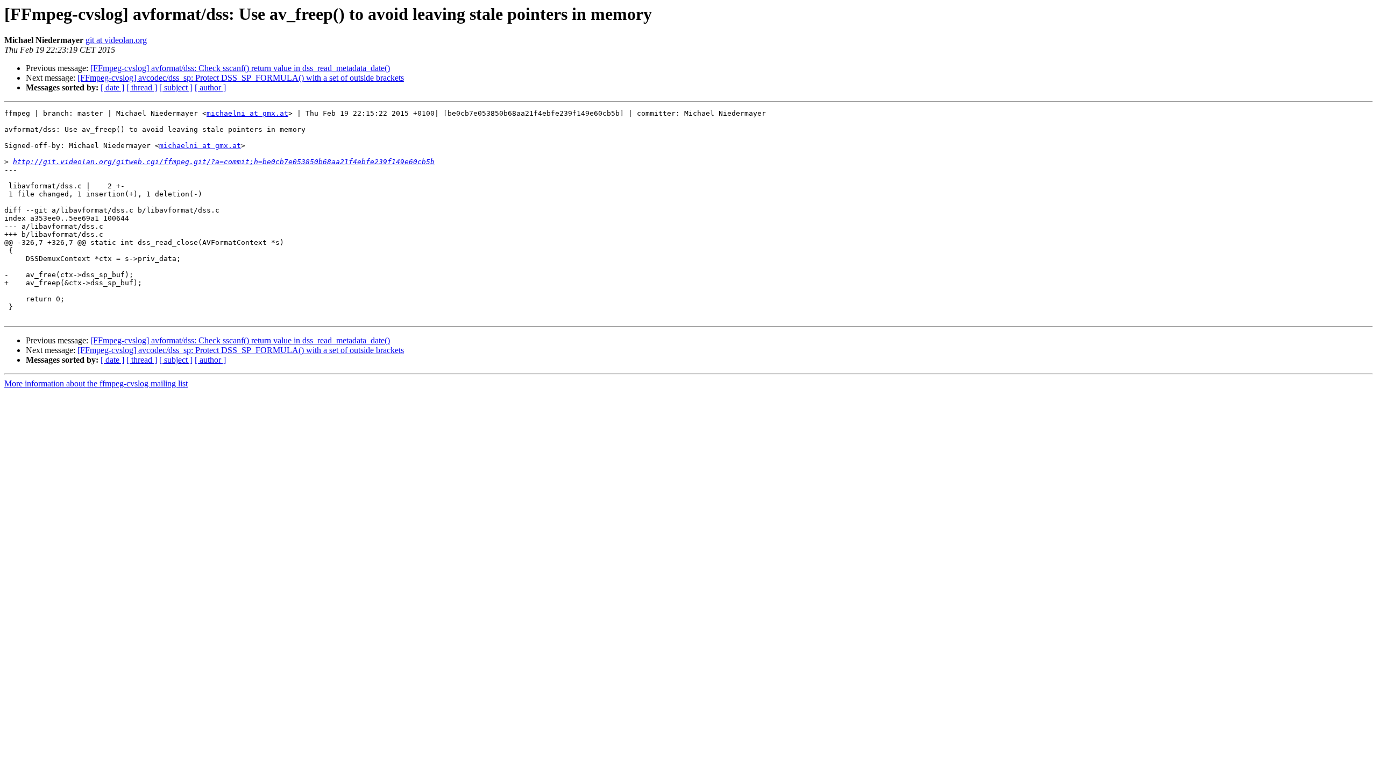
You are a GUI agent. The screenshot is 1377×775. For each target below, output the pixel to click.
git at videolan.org (116, 40)
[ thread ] (141, 87)
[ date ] (112, 87)
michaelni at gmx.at (247, 113)
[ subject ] (176, 87)
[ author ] (210, 87)
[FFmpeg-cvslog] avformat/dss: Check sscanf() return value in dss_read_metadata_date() (240, 68)
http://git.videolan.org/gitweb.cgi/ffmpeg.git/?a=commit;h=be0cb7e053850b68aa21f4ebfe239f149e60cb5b (224, 162)
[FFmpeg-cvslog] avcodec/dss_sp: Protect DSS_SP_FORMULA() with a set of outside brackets (240, 77)
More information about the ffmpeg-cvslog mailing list (96, 383)
